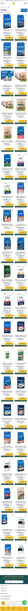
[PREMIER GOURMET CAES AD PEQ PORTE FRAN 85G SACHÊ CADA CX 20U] (7, 416)
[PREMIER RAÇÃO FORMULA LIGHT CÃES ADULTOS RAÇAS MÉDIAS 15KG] (7, 166)
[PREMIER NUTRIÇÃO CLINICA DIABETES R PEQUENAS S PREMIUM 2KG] (20, 166)
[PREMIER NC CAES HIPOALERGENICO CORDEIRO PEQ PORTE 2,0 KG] (20, 527)
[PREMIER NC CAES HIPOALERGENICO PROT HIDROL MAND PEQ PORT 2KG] (20, 555)
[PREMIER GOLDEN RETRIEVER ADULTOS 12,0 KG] (20, 222)
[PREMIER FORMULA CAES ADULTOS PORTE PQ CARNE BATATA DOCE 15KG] (20, 444)
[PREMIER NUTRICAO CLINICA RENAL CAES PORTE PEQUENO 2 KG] (20, 305)
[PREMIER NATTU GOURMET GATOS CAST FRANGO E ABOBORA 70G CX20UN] (7, 110)
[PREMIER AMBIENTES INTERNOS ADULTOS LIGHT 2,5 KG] (7, 249)
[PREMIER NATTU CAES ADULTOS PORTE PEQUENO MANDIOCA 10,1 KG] (20, 499)
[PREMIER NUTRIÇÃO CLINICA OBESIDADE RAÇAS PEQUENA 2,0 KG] (7, 194)
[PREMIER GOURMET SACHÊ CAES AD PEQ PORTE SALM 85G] (20, 416)
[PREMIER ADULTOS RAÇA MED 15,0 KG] (7, 27)
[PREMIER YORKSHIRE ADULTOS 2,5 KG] (7, 55)
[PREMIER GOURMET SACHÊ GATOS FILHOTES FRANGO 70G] (20, 333)
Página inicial (3, 7)
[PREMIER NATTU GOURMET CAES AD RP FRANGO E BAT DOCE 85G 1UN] (7, 138)
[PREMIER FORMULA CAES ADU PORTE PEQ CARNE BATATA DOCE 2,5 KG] (7, 388)
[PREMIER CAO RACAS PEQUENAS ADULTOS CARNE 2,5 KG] (20, 138)
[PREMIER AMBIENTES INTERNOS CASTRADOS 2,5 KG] (20, 249)
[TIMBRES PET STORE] (14, 3)
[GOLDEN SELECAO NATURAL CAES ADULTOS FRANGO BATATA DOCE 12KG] (7, 277)
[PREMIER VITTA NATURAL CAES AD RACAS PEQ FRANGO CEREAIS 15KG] (7, 361)
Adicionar (9, 37)
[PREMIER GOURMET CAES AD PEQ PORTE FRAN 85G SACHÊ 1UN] (20, 388)
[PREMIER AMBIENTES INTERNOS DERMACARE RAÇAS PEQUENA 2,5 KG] (20, 194)
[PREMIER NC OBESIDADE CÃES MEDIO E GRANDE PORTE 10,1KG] (7, 471)
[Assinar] (22, 581)
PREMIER (9, 7)
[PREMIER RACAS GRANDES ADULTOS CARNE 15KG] (7, 499)
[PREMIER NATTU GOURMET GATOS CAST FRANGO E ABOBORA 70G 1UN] (20, 110)
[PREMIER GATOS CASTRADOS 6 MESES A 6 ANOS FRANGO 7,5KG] (7, 83)
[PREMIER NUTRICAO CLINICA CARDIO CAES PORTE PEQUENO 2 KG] (20, 277)
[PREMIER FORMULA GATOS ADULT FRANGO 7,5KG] (7, 527)
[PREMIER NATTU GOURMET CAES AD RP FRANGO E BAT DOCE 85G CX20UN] (20, 83)
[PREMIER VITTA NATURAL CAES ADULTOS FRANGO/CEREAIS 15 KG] (20, 361)
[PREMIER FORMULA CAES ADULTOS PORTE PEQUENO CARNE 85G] (7, 222)
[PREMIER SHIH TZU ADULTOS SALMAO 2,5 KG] (7, 555)
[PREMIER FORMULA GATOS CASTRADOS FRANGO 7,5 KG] (20, 471)
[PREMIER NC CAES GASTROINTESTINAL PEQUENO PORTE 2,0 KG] (7, 305)
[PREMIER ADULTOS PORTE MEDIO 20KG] (20, 55)
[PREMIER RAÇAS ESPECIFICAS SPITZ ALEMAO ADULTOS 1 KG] (7, 444)
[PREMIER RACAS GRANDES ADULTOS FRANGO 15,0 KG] (20, 27)
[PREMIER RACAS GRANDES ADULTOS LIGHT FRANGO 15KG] (7, 333)
